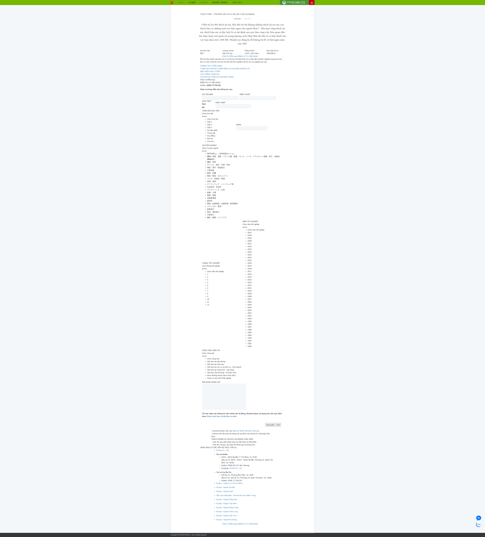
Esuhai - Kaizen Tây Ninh (226, 503)
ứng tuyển (270, 425)
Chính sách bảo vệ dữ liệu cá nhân (222, 416)
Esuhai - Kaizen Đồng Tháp (227, 507)
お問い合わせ (237, 2)
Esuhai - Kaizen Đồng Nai (226, 499)
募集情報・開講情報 (219, 2)
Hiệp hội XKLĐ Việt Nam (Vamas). (246, 431)
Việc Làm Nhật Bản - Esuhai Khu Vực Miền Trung (236, 495)
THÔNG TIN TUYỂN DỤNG (211, 66)
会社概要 (192, 2)
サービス (204, 2)
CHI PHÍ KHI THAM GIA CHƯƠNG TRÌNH (217, 77)
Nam (204, 104)
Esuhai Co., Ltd (222, 450)
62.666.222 (296, 2)
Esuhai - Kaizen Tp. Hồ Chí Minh (229, 483)
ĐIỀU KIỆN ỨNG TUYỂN (210, 71)
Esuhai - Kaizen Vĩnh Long (227, 512)
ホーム (180, 2)
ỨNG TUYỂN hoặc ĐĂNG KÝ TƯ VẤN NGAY (240, 56)
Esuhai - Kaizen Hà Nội (225, 487)
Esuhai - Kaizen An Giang (226, 520)
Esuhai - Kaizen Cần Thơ (226, 516)
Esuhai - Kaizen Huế (224, 491)
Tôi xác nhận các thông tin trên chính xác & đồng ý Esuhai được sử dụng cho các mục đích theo (242, 415)
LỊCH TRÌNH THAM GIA (209, 74)
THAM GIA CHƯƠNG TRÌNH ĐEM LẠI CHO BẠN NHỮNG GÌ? (225, 69)
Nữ (203, 107)
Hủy (278, 425)
